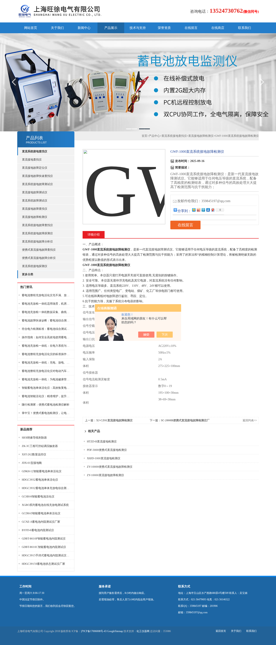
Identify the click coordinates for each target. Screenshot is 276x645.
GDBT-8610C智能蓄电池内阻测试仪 (44, 547)
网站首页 (30, 28)
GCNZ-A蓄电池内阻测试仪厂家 (41, 521)
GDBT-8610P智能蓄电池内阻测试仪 (44, 538)
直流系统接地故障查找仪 (37, 225)
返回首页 (221, 630)
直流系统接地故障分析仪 (37, 241)
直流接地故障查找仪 (34, 208)
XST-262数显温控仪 (34, 454)
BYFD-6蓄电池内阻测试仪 (38, 530)
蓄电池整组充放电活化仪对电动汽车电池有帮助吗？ (47, 371)
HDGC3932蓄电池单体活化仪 (40, 479)
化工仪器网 (142, 631)
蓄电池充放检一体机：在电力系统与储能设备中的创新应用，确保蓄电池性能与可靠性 (47, 345)
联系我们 (244, 28)
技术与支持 (138, 28)
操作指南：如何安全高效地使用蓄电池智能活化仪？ (47, 337)
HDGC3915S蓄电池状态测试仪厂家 (43, 563)
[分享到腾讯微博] (203, 209)
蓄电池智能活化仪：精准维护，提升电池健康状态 (47, 396)
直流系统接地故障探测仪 (37, 233)
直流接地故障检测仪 (34, 217)
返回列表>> (250, 420)
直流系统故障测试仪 (34, 200)
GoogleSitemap (115, 631)
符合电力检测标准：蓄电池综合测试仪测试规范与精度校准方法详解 (47, 328)
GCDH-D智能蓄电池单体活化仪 (41, 513)
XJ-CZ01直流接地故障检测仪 (114, 420)
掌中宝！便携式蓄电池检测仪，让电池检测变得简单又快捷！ (47, 413)
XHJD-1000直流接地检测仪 (103, 458)
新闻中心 (84, 28)
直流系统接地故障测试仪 (37, 184)
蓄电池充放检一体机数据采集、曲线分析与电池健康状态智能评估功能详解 (47, 312)
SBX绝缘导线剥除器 (34, 437)
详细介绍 (94, 234)
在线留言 (191, 28)
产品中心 (154, 135)
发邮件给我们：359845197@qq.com (203, 201)
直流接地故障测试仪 (34, 192)
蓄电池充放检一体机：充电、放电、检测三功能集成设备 (47, 362)
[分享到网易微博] (212, 209)
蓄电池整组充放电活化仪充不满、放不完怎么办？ (47, 295)
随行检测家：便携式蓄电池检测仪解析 (45, 404)
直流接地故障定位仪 (34, 167)
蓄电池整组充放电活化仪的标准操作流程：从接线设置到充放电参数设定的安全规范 (47, 354)
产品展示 (110, 28)
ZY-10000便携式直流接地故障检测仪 (109, 466)
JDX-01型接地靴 (32, 462)
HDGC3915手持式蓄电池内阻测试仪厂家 (47, 555)
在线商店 (217, 28)
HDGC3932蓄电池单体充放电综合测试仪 (47, 488)
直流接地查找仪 (32, 159)
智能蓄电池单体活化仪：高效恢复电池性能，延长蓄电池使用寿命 (47, 387)
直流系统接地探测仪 (34, 266)
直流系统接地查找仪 (174, 135)
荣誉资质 (164, 28)
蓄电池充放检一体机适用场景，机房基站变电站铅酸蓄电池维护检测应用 (47, 303)
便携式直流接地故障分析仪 (39, 258)
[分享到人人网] (207, 209)
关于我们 (57, 28)
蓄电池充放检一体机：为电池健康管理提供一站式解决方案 (47, 379)
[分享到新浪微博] (198, 209)
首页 (144, 135)
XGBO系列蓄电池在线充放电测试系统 (45, 505)
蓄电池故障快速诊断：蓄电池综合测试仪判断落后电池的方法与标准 (47, 320)
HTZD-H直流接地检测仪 (102, 441)
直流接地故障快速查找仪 (37, 176)
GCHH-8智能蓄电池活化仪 (38, 496)
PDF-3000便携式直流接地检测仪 (107, 450)
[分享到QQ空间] (193, 209)
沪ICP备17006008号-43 (94, 631)
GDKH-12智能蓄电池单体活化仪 (41, 471)
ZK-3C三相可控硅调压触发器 (40, 446)
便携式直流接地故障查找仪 (39, 249)
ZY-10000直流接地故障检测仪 (105, 475)
